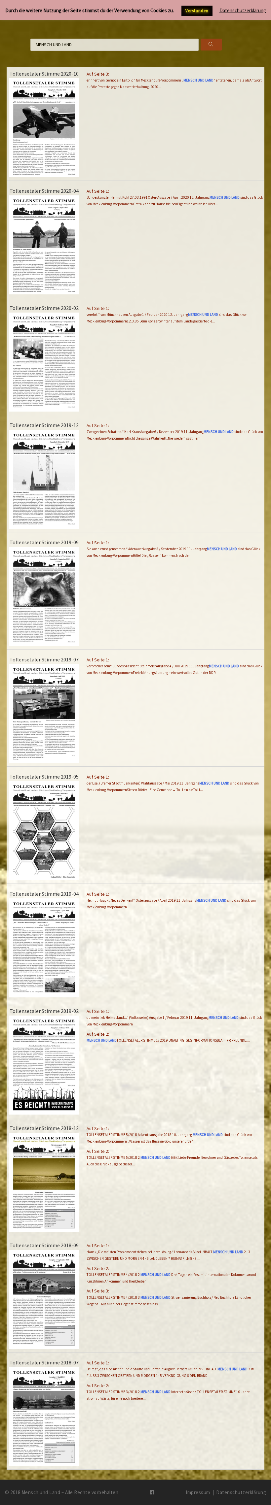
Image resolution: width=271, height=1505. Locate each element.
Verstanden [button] (197, 11)
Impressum (198, 1492)
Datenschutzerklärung (241, 1492)
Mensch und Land (40, 1492)
